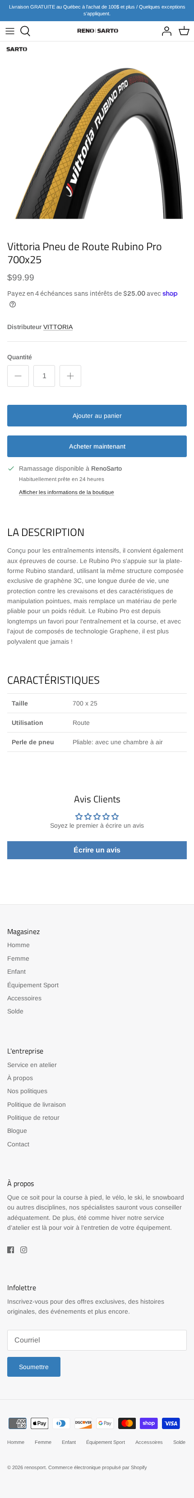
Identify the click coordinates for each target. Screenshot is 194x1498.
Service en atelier (32, 1064)
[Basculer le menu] (10, 31)
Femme (18, 958)
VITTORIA (58, 326)
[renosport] (97, 31)
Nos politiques (27, 1091)
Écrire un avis (97, 850)
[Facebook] (10, 1249)
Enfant (16, 971)
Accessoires (24, 998)
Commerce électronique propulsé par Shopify (97, 1467)
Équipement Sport (33, 985)
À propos (20, 1077)
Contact (18, 1144)
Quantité (19, 357)
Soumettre (34, 1366)
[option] (97, 138)
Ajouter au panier (97, 415)
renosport (35, 1467)
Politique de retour (33, 1117)
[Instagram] (23, 1249)
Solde (15, 1011)
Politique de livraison (36, 1104)
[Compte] (164, 31)
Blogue (17, 1130)
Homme (18, 944)
